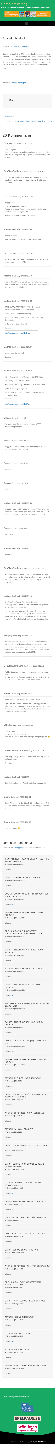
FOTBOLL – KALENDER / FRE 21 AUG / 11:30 (23, 968)
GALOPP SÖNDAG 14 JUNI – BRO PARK (21, 1250)
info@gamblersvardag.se (18, 1396)
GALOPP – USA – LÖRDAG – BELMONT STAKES (25, 1301)
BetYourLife (10, 864)
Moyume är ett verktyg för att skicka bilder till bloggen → (29, 121)
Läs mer (9, 869)
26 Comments (23, 46)
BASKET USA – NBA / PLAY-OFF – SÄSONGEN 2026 (26, 1234)
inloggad (18, 847)
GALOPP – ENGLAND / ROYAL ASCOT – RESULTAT (26, 1201)
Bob (15, 46)
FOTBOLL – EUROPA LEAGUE (17, 1349)
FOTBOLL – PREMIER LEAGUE (18, 1333)
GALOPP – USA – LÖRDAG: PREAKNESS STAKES (25, 1365)
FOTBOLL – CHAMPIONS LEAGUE (19, 1317)
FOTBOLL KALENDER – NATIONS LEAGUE (23, 1078)
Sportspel (22, 83)
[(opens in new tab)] (27, 1407)
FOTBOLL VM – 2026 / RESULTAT (19, 1129)
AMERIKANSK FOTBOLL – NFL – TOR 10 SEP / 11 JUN (27, 1266)
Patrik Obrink (11, 1099)
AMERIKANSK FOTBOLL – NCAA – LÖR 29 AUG (24, 1113)
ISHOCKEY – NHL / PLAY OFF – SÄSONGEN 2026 (25, 1217)
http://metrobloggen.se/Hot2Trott (18, 333)
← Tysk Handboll (9, 117)
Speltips (14, 83)
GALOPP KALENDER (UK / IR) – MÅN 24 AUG (23, 878)
